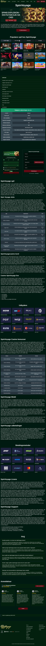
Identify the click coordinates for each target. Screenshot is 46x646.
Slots (39, 40)
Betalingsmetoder (5, 98)
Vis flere (23, 608)
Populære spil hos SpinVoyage (7, 80)
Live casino (17, 40)
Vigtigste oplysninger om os (7, 82)
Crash (28, 40)
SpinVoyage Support (6, 102)
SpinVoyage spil (5, 87)
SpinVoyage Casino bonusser (7, 91)
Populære (5, 40)
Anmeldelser (4, 107)
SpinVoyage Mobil (5, 93)
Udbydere (4, 89)
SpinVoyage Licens (5, 100)
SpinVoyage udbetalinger (6, 96)
